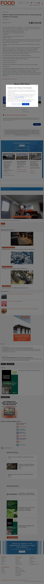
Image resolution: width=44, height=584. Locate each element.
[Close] (36, 86)
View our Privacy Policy (26, 101)
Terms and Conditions (19, 97)
